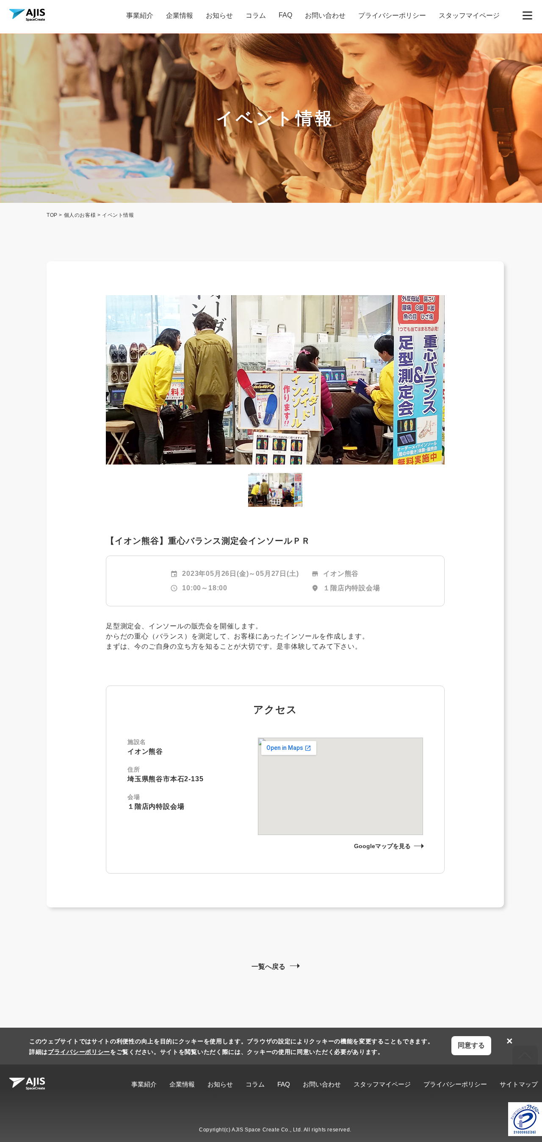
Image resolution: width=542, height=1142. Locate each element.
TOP (52, 215)
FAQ (285, 15)
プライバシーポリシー (392, 15)
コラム (256, 15)
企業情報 (179, 15)
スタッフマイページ (469, 15)
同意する (471, 1045)
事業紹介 (139, 15)
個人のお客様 (80, 215)
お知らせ (219, 15)
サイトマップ (519, 1084)
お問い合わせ (325, 15)
